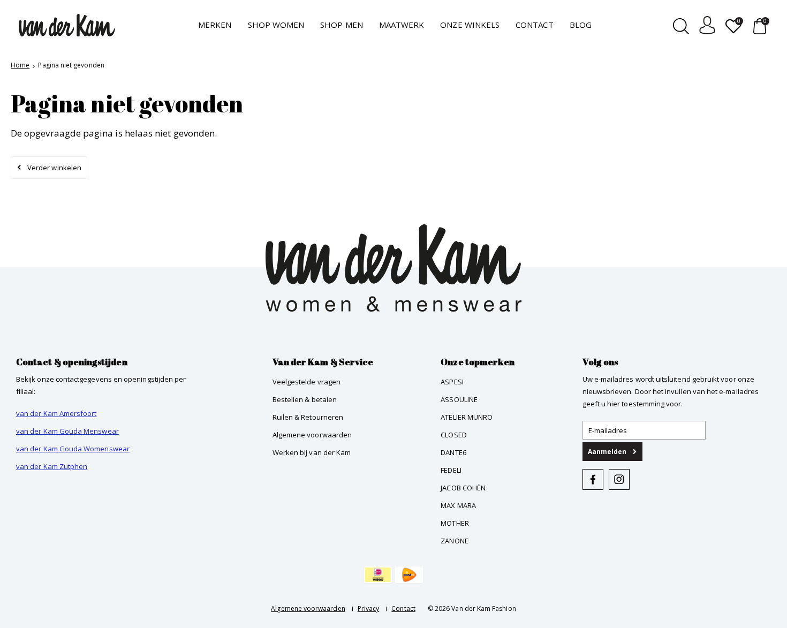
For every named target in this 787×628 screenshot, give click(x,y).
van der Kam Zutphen (51, 466)
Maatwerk (402, 24)
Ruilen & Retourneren (308, 417)
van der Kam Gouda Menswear (67, 431)
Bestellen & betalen (305, 399)
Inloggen (707, 25)
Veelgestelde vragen (306, 382)
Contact (534, 24)
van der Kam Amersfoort (56, 413)
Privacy (368, 608)
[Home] (67, 25)
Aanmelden (607, 451)
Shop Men (341, 24)
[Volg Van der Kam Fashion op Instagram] (619, 479)
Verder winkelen (54, 167)
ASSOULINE (459, 399)
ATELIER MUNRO (467, 417)
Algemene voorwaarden (312, 435)
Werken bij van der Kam (312, 452)
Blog (581, 24)
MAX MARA (458, 505)
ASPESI (452, 382)
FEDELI (451, 470)
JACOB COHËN (463, 488)
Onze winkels (470, 24)
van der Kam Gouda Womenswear (73, 448)
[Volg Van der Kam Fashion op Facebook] (593, 479)
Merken (214, 24)
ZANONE (454, 541)
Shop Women (276, 24)
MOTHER (454, 523)
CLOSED (453, 435)
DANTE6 (453, 452)
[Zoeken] (681, 25)
